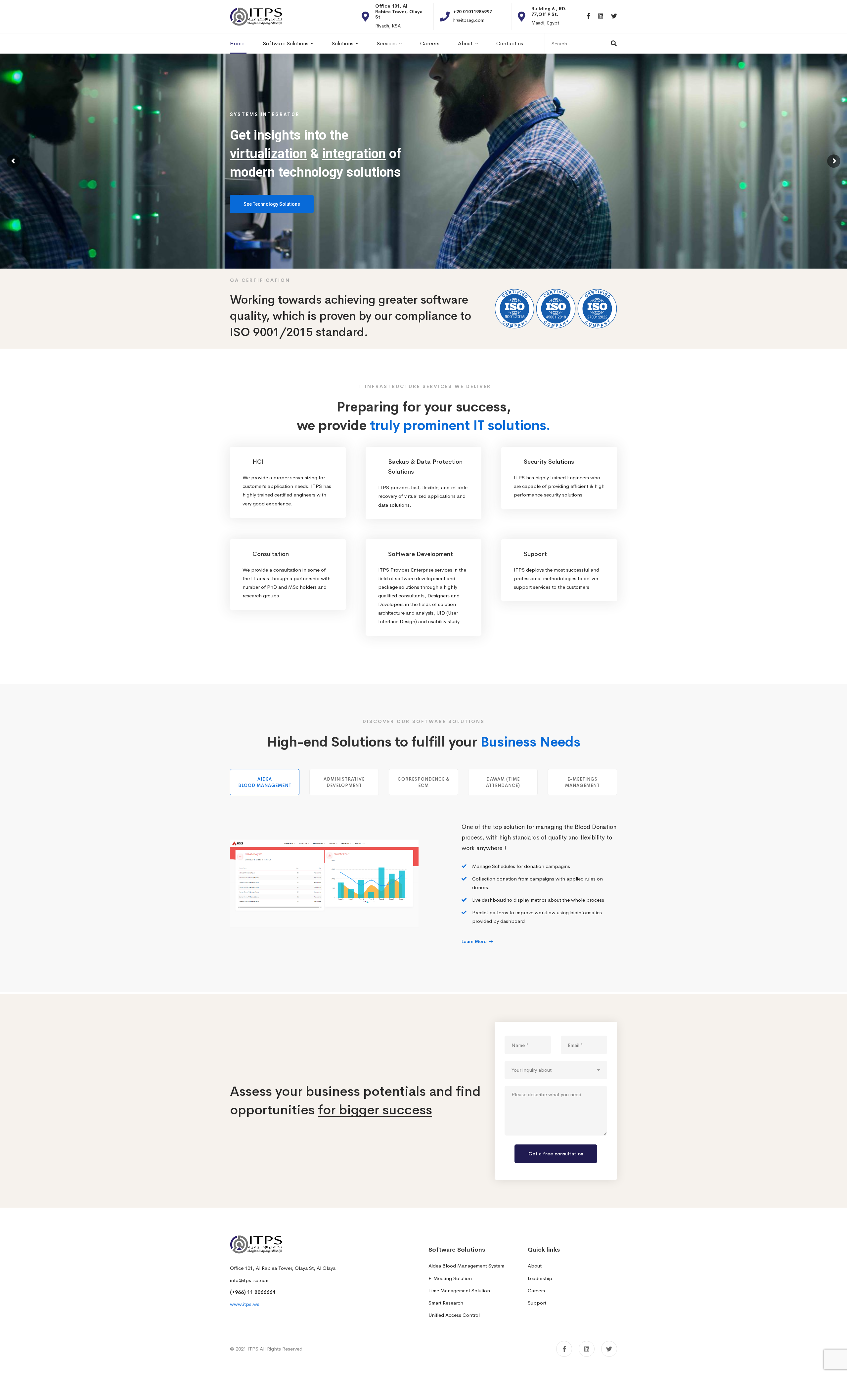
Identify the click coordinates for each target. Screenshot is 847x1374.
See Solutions (257, 220)
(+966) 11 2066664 (252, 1292)
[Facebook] (588, 16)
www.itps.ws (244, 1304)
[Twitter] (614, 16)
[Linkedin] (600, 16)
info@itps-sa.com (250, 1280)
